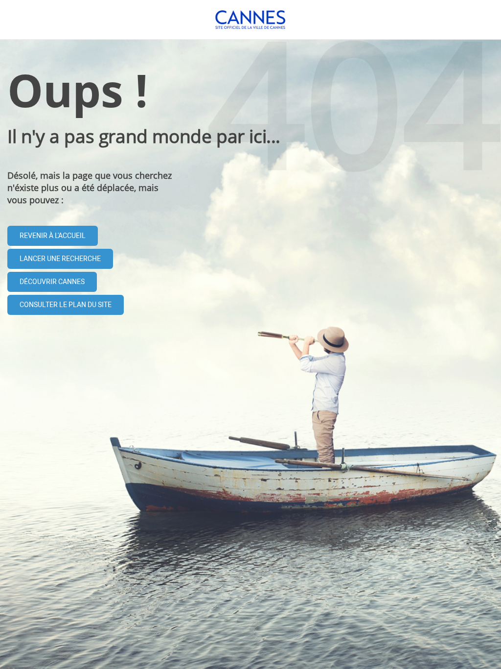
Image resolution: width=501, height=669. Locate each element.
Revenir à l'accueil (53, 236)
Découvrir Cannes (52, 282)
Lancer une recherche (60, 259)
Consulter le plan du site (66, 305)
